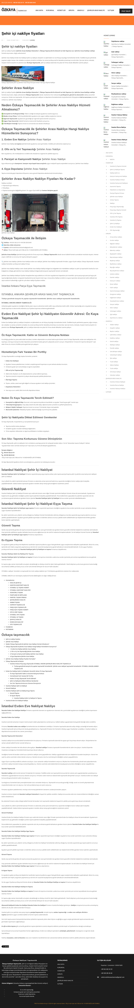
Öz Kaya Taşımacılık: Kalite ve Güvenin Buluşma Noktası (27, 673)
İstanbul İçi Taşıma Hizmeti (118, 166)
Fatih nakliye (114, 287)
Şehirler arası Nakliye (116, 196)
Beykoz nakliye (114, 331)
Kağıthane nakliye (117, 104)
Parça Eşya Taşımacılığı (117, 207)
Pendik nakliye (114, 348)
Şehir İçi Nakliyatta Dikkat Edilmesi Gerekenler (24, 681)
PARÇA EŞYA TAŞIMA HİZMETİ (19, 610)
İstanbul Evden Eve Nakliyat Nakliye (17, 700)
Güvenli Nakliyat (11, 688)
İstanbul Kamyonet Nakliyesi (119, 183)
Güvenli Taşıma (14, 693)
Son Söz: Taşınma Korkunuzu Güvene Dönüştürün (25, 683)
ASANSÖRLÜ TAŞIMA (16, 592)
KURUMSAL (109, 156)
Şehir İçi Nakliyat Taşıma (117, 169)
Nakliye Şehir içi (115, 173)
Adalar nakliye (114, 325)
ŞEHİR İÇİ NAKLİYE (15, 619)
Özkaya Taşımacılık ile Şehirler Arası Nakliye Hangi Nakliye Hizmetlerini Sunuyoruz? (31, 647)
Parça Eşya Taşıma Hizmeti (118, 210)
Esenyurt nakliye (115, 281)
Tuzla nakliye (114, 362)
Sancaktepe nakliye (116, 351)
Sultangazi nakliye (117, 62)
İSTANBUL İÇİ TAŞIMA (16, 617)
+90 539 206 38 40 (30, 2)
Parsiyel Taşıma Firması (117, 193)
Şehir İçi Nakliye (115, 223)
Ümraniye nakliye (115, 372)
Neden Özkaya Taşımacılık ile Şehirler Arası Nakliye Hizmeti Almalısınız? (27, 644)
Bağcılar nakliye (114, 244)
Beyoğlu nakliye (115, 267)
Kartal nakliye (114, 341)
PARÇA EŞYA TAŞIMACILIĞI (18, 607)
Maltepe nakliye (115, 345)
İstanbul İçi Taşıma (115, 220)
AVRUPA (108, 234)
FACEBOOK (9, 627)
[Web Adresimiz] (15, 245)
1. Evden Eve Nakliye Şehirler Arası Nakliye (23, 649)
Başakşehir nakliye (115, 254)
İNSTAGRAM (9, 629)
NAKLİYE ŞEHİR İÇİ (15, 583)
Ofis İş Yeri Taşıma (115, 213)
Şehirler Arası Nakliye (12, 642)
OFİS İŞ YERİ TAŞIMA (16, 612)
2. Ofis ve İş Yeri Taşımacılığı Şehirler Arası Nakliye (25, 651)
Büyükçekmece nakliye (117, 271)
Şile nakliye (113, 358)
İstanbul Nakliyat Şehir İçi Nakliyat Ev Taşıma (28, 698)
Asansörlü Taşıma (115, 186)
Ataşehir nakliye (115, 328)
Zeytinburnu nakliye (117, 41)
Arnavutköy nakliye (116, 237)
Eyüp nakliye (114, 284)
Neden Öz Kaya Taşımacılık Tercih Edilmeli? (23, 678)
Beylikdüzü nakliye (115, 264)
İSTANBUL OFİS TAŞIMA (17, 615)
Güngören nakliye (115, 294)
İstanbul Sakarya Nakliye (119, 115)
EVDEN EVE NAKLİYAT (16, 622)
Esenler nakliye (114, 277)
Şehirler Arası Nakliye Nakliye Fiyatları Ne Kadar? (21, 659)
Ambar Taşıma (114, 200)
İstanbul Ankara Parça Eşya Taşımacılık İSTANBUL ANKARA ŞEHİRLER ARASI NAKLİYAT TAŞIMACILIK (40, 664)
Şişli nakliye (115, 52)
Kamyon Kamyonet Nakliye (118, 176)
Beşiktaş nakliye (115, 261)
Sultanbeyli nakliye (116, 355)
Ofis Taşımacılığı (115, 230)
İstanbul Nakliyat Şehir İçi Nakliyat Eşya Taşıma (20, 691)
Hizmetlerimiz (10, 580)
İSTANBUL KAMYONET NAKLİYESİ (20, 590)
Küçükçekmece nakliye (118, 94)
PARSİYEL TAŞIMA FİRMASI (18, 597)
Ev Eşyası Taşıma (15, 696)
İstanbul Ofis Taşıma (116, 217)
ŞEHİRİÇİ (32, 40)
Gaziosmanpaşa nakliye (117, 291)
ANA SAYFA (109, 153)
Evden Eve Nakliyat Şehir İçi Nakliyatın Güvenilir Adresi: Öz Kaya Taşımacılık (29, 671)
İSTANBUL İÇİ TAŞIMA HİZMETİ (19, 588)
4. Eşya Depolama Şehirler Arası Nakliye (22, 656)
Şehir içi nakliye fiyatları (13, 639)
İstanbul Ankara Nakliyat (119, 139)
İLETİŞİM (108, 392)
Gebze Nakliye (114, 365)
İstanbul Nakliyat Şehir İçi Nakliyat (16, 686)
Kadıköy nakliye (115, 338)
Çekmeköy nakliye (115, 335)
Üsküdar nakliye (115, 375)
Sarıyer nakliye (116, 83)
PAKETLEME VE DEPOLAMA (18, 595)
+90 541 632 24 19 (18, 2)
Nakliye (112, 203)
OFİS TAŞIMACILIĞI (16, 624)
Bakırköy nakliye (115, 250)
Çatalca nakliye (114, 274)
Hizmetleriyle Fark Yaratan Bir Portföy (21, 676)
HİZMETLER (109, 163)
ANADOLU (109, 321)
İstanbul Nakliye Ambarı (117, 180)
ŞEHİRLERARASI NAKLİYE (17, 600)
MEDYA (112, 159)
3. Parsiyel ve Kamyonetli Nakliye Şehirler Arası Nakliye (27, 654)
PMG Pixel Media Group (40, 1003)
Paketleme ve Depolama (117, 190)
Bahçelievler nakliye (116, 247)
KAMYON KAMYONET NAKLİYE (19, 585)
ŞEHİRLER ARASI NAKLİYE (113, 378)
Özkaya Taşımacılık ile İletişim (15, 661)
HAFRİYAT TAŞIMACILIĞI (17, 605)
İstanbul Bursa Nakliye (118, 127)
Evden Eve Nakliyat (116, 227)
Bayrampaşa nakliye (116, 257)
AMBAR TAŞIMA (15, 602)
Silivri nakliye (115, 73)
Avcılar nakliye (114, 240)
